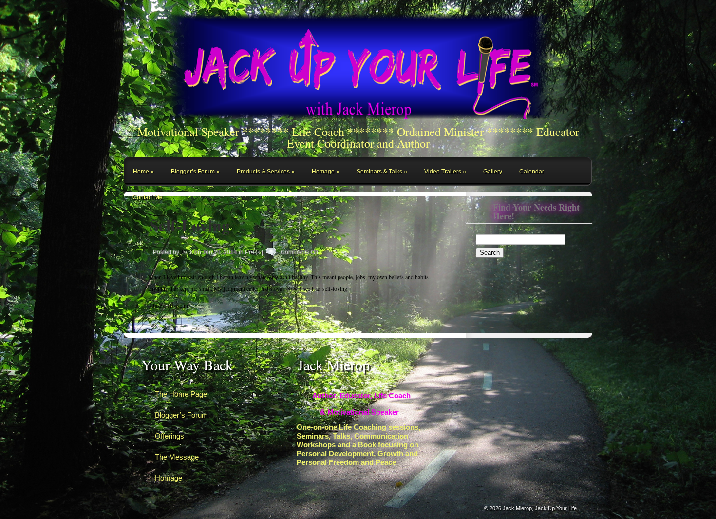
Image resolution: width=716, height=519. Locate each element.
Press (252, 252)
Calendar (531, 171)
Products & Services (263, 171)
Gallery (492, 171)
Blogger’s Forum (193, 171)
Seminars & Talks (379, 171)
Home (141, 171)
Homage (323, 171)
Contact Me (147, 197)
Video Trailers (442, 171)
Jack (186, 252)
